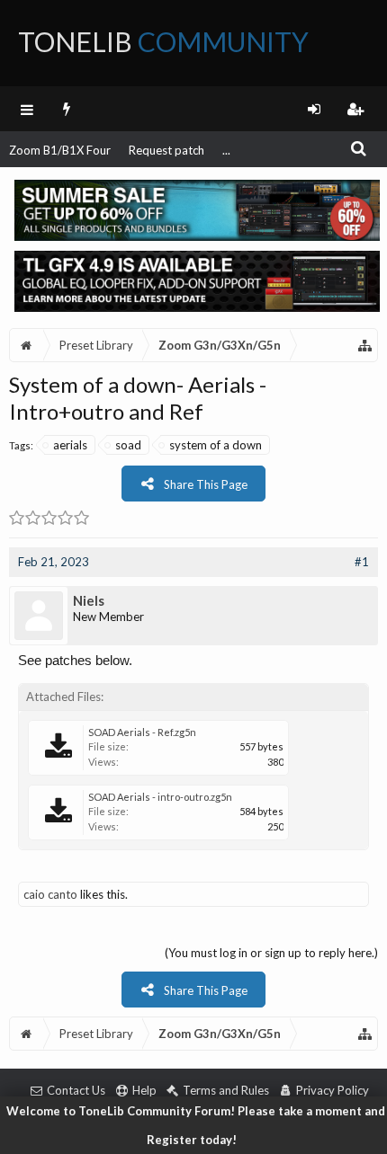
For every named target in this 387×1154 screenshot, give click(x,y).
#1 (362, 562)
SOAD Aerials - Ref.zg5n (142, 732)
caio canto (50, 894)
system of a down (215, 445)
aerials (70, 445)
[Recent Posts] (67, 108)
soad (128, 445)
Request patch (166, 150)
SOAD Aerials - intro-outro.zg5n (160, 797)
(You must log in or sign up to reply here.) (271, 952)
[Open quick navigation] (365, 345)
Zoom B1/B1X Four (60, 150)
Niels (88, 600)
